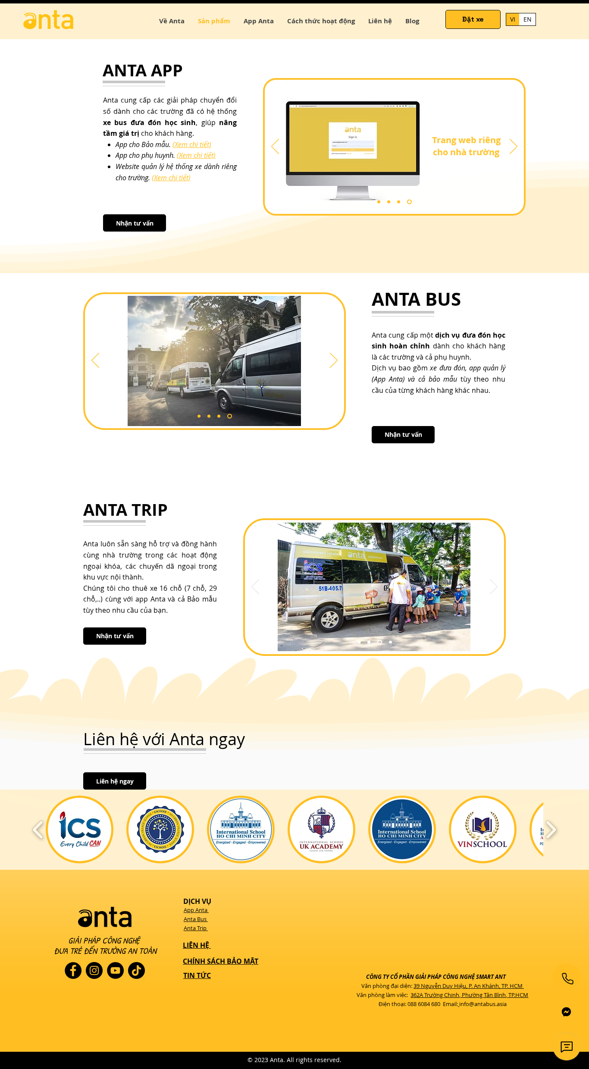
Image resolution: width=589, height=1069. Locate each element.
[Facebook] (73, 970)
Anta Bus (196, 919)
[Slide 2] (388, 202)
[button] (134, 223)
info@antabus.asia (483, 1004)
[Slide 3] (398, 202)
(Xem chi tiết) (191, 144)
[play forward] (551, 829)
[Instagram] (94, 970)
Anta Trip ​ (196, 928)
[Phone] (567, 978)
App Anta (196, 910)
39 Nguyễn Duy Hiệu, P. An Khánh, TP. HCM (468, 986)
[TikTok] (136, 970)
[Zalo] (566, 1012)
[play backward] (38, 829)
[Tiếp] (513, 147)
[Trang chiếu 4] (409, 202)
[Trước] (275, 147)
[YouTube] (115, 970)
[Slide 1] (378, 202)
